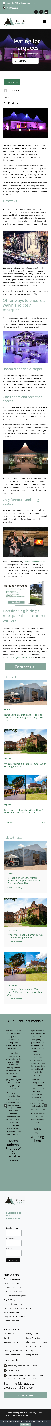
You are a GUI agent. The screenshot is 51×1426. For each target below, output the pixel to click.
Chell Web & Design (20, 1416)
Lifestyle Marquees (15, 1413)
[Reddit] (13, 103)
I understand (25, 1424)
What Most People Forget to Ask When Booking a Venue (25, 765)
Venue (10, 758)
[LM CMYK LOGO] (14, 17)
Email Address (13, 1228)
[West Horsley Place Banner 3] (25, 730)
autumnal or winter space (34, 561)
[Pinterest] (17, 103)
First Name (10, 1238)
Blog (16, 82)
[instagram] (41, 12)
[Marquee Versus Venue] (25, 776)
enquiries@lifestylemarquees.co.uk (21, 3)
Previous (9, 822)
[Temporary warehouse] (25, 681)
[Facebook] (4, 103)
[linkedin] (46, 12)
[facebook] (36, 12)
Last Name (10, 1248)
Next (44, 822)
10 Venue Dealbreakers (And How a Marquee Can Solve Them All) (23, 811)
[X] (9, 103)
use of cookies (43, 1421)
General (7, 709)
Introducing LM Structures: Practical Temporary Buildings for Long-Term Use (23, 717)
